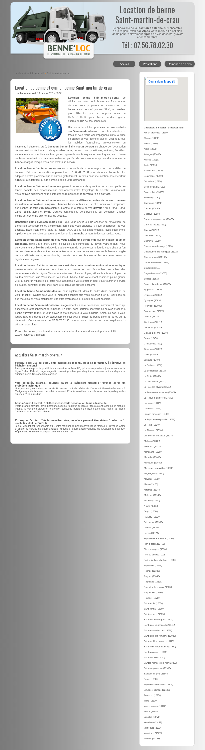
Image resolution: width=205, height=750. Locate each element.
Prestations (150, 64)
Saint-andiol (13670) (153, 603)
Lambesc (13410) (152, 408)
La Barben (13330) (153, 365)
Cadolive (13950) (152, 214)
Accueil (124, 64)
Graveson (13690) (153, 343)
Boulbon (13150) (152, 197)
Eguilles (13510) (152, 279)
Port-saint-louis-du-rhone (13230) (160, 560)
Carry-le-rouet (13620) (155, 224)
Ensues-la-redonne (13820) (157, 284)
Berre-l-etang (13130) (154, 187)
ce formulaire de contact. (95, 193)
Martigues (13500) (153, 462)
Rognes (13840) (152, 576)
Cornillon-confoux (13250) (156, 262)
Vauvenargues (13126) (155, 706)
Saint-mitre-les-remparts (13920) (160, 636)
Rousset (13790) (152, 598)
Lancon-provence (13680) (156, 414)
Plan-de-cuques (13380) (156, 549)
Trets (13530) (150, 701)
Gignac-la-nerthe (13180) (156, 333)
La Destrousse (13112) (155, 381)
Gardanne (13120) (153, 322)
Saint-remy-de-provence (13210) (160, 646)
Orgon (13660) (151, 511)
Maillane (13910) (152, 441)
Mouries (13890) (152, 500)
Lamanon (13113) (152, 403)
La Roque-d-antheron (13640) (158, 398)
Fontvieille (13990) (153, 306)
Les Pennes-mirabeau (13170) (159, 435)
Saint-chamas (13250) (155, 614)
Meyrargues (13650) (154, 473)
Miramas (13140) (152, 490)
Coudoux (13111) (152, 268)
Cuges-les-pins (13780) (155, 273)
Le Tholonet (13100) (154, 430)
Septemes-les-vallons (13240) (158, 684)
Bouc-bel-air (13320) (154, 192)
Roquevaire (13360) (153, 592)
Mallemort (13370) (153, 446)
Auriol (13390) (151, 165)
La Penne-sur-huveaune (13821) (160, 392)
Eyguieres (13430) (153, 295)
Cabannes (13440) (153, 203)
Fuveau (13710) (152, 316)
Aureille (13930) (151, 159)
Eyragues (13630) (153, 300)
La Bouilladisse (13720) (155, 370)
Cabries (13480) (152, 208)
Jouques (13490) (152, 360)
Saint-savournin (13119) (155, 652)
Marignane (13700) (153, 452)
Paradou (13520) (152, 517)
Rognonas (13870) (153, 581)
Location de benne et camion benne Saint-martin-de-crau (63, 87)
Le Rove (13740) (152, 425)
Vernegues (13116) (153, 728)
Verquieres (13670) (153, 733)
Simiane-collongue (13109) (157, 690)
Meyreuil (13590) (152, 479)
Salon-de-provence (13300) (157, 668)
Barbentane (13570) (153, 170)
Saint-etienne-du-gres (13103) (158, 619)
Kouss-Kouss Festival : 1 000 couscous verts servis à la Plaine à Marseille (61, 403)
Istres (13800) (151, 354)
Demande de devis (180, 64)
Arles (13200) (150, 149)
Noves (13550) (151, 506)
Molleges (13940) (152, 495)
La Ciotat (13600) (152, 376)
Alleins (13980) (151, 143)
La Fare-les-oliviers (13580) (157, 387)
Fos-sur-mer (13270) (154, 311)
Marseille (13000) (152, 457)
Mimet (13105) (151, 484)
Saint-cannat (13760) (154, 609)
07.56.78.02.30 (77, 117)
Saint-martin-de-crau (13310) (158, 630)
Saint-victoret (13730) (154, 657)
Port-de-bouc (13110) (154, 554)
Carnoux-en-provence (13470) (159, 219)
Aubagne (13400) (152, 154)
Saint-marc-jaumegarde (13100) (159, 625)
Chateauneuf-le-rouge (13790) (158, 246)
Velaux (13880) (151, 711)
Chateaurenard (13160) (155, 257)
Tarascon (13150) (152, 695)
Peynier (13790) (152, 527)
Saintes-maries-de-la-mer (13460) (160, 663)
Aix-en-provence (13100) (156, 132)
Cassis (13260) (151, 230)
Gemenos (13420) (153, 327)
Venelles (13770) (152, 717)
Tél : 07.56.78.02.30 (147, 44)
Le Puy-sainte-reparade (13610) (159, 419)
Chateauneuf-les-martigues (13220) (161, 251)
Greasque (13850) (153, 349)
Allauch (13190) (151, 138)
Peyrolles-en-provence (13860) (159, 538)
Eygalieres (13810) (153, 289)
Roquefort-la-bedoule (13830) (158, 587)
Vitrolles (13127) (152, 738)
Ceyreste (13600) (152, 235)
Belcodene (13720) (153, 181)
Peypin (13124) (151, 533)
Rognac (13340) (152, 571)
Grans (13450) (151, 338)
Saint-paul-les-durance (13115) (159, 641)
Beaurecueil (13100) (154, 176)
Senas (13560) (151, 679)
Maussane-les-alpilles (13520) (158, 468)
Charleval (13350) (152, 241)
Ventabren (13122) (153, 722)
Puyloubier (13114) (153, 565)
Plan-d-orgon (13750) (154, 544)
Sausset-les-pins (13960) (156, 673)
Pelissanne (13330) (153, 522)
